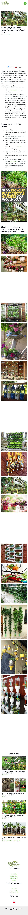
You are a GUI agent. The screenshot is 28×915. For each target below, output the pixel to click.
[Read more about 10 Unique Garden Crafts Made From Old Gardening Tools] (14, 785)
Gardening (10, 840)
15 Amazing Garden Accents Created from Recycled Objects (13, 816)
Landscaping (14, 878)
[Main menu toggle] (25, 3)
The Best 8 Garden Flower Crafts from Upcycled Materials (13, 772)
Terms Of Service (14, 893)
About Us (14, 889)
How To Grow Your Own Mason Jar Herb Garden (14, 838)
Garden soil (13, 90)
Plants (14, 880)
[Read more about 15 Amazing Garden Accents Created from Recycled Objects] (14, 807)
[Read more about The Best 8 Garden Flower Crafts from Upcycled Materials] (14, 763)
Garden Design (14, 876)
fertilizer (21, 147)
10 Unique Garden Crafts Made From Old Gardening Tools (13, 794)
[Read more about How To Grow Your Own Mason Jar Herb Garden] (14, 829)
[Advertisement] (14, 50)
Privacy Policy (14, 891)
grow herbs (14, 161)
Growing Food (16, 840)
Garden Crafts (3, 34)
